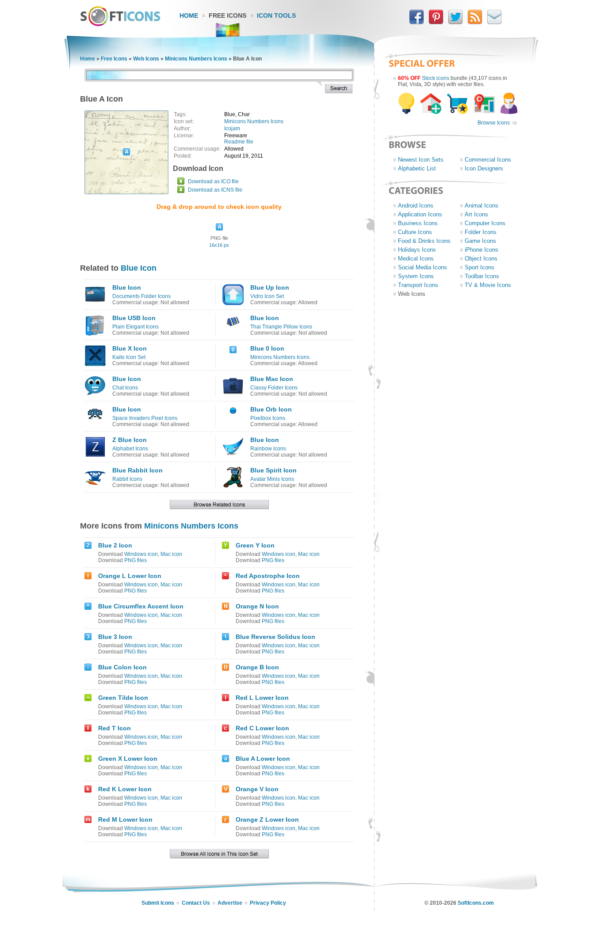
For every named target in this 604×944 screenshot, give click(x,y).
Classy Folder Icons (274, 388)
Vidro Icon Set (267, 296)
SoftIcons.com (476, 903)
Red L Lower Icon (262, 697)
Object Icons (481, 258)
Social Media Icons (422, 267)
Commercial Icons (488, 159)
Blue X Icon (129, 348)
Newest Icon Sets (420, 159)
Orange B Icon (257, 667)
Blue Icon (139, 268)
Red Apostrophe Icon (268, 575)
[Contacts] (494, 22)
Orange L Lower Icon (129, 575)
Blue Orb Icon (271, 409)
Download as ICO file (213, 181)
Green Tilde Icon (123, 697)
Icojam (232, 128)
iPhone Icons (481, 249)
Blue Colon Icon (122, 667)
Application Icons (420, 214)
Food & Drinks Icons (424, 241)
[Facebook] (416, 22)
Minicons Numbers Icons (196, 59)
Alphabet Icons (130, 449)
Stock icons (435, 78)
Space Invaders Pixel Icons (144, 418)
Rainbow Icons (268, 449)
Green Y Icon (255, 545)
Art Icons (476, 214)
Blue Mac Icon (271, 378)
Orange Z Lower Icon (267, 819)
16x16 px (219, 245)
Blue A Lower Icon (263, 758)
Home (189, 15)
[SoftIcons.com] (120, 24)
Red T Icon (114, 728)
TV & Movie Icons (488, 285)
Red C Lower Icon (262, 728)
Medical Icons (416, 258)
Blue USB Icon (134, 317)
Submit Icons (157, 903)
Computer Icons (485, 223)
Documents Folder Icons (141, 296)
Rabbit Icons (127, 479)
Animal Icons (481, 205)
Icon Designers (484, 168)
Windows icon (141, 554)
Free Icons (227, 15)
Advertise (230, 903)
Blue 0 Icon (267, 348)
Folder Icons (481, 232)
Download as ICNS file (215, 190)
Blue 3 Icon (115, 636)
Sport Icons (479, 267)
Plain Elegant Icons (135, 327)
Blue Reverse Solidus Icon (275, 636)
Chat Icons (125, 388)
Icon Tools (276, 15)
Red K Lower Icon (125, 789)
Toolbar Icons (482, 276)
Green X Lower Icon (127, 758)
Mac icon (171, 554)
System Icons (416, 276)
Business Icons (418, 223)
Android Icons (415, 205)
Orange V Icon (257, 789)
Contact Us (196, 903)
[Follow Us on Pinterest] (436, 22)
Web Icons (146, 59)
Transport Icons (418, 285)
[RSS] (475, 22)
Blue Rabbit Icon (137, 470)
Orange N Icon (257, 606)
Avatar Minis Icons (272, 479)
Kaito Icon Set (128, 357)
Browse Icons (494, 123)
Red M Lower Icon (125, 819)
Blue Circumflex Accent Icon (140, 606)
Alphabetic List (417, 168)
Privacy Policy (268, 903)
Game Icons (480, 241)
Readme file (238, 142)
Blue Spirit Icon (273, 470)
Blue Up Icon (269, 287)
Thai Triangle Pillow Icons (281, 327)
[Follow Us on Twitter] (455, 22)
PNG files (135, 560)
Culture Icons (415, 232)
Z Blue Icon (129, 439)
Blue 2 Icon (115, 545)
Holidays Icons (417, 249)
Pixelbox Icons (267, 418)
